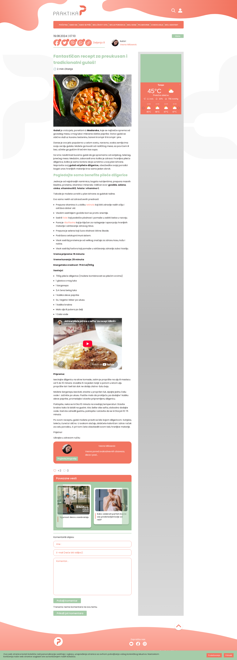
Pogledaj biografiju (67, 458)
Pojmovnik (143, 25)
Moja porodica (117, 25)
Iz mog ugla (157, 25)
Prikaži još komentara (70, 613)
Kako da (73, 25)
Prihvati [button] (228, 655)
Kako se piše (85, 25)
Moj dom (131, 25)
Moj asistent (171, 25)
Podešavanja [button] (214, 655)
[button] (58, 506)
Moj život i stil (100, 25)
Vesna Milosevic (128, 44)
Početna (63, 25)
